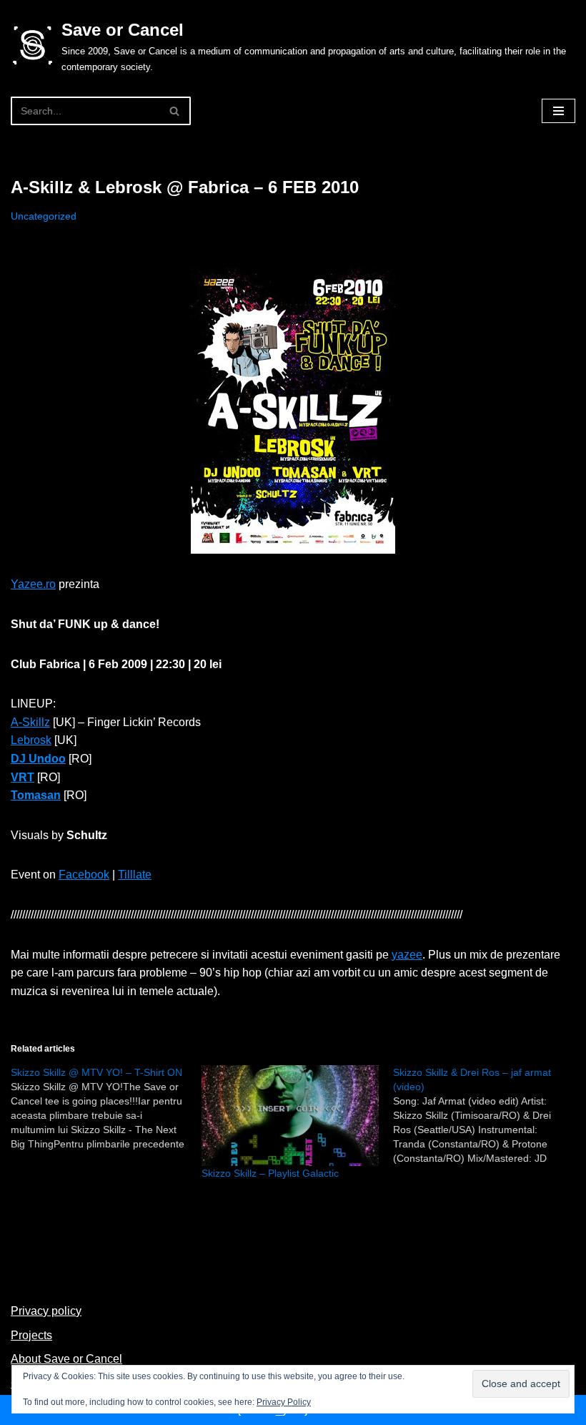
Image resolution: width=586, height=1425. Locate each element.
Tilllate (135, 874)
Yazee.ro (33, 584)
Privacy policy (46, 1311)
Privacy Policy (284, 1402)
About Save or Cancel (66, 1359)
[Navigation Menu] (558, 111)
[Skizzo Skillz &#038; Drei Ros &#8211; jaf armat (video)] (488, 1115)
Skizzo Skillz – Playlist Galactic (270, 1173)
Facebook (84, 874)
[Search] (175, 111)
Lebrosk (31, 740)
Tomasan (36, 795)
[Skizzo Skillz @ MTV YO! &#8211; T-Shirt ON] (106, 1108)
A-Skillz (30, 722)
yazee (407, 955)
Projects (31, 1335)
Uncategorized (43, 216)
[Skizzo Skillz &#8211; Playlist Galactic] (290, 1115)
